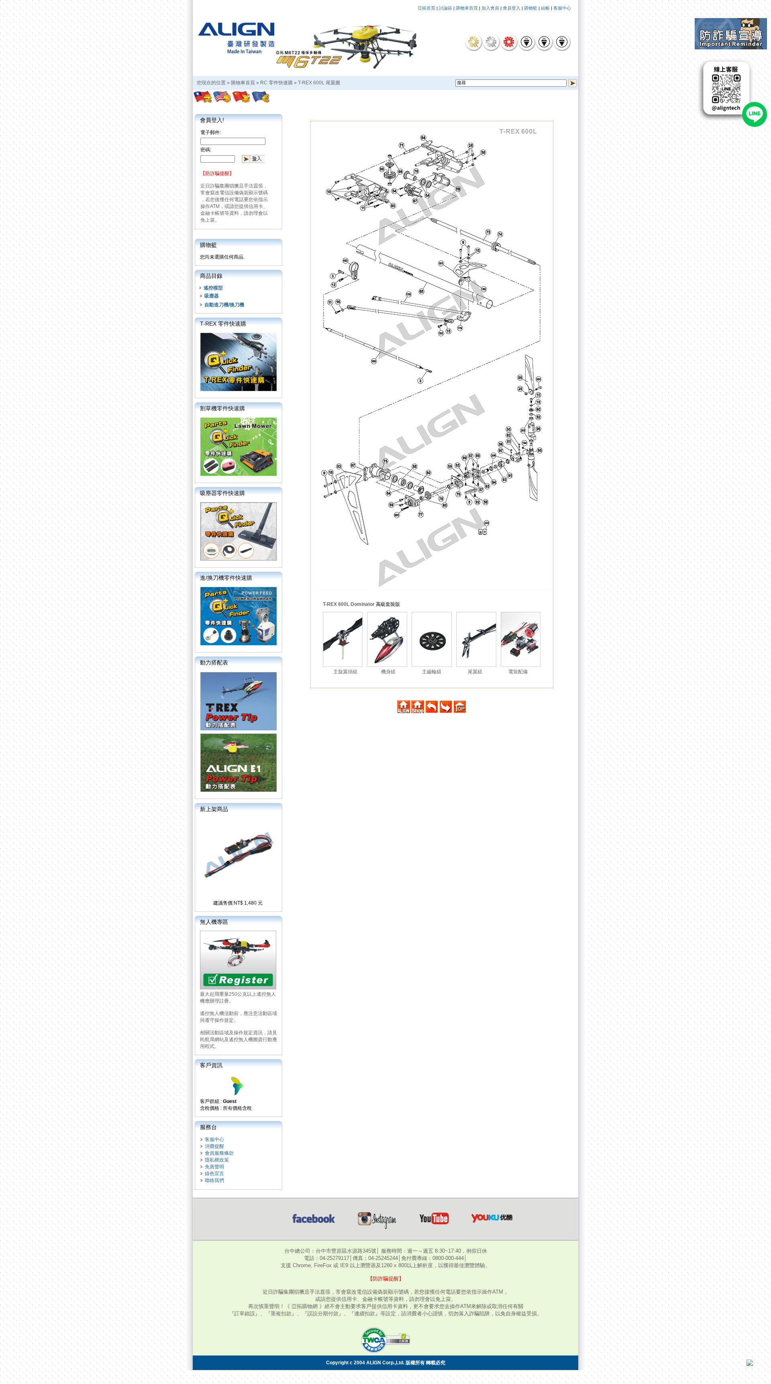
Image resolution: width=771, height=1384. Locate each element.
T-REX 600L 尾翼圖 (319, 83)
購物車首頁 (467, 8)
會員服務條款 (219, 1153)
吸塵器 (211, 296)
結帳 (545, 8)
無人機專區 (214, 922)
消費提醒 (214, 1146)
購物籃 (530, 8)
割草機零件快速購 (222, 408)
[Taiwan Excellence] (509, 42)
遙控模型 (213, 288)
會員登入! (212, 120)
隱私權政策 (217, 1160)
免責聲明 (214, 1167)
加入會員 (490, 8)
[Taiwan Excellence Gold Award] (473, 42)
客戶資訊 (211, 1065)
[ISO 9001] (526, 42)
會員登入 (511, 8)
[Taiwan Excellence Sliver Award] (491, 42)
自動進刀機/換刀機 (224, 305)
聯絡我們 (214, 1180)
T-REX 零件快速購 (223, 323)
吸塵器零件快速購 (222, 493)
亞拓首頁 (426, 8)
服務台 (208, 1127)
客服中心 (562, 8)
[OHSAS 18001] (562, 42)
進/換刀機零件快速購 (226, 578)
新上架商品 (214, 809)
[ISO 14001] (544, 42)
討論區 (445, 8)
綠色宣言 (214, 1173)
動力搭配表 (214, 662)
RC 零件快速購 (276, 83)
